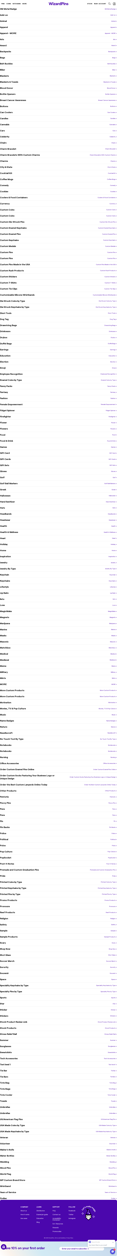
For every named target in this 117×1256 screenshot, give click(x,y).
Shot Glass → (112, 955)
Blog (38, 1222)
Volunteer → (113, 1144)
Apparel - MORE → (111, 33)
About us (23, 1210)
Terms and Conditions (60, 1238)
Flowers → (114, 429)
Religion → (113, 918)
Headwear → (113, 520)
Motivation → (112, 702)
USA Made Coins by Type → (108, 1125)
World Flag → (112, 1174)
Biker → (114, 70)
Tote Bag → (113, 1083)
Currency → (113, 204)
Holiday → (114, 544)
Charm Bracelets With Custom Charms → (103, 155)
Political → (114, 839)
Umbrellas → (113, 1107)
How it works (24, 1214)
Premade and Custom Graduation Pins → (103, 870)
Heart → (114, 538)
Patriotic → (113, 797)
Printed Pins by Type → (109, 894)
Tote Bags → (113, 1089)
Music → (114, 715)
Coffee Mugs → (112, 179)
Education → (113, 356)
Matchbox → (113, 648)
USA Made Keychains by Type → (106, 1131)
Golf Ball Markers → (110, 483)
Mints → (114, 678)
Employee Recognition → (109, 374)
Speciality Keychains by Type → (106, 985)
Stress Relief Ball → (110, 1034)
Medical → (114, 654)
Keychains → (113, 581)
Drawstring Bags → (110, 325)
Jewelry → (114, 562)
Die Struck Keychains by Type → (106, 307)
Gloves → (114, 471)
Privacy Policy (69, 1238)
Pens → (114, 809)
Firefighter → (113, 416)
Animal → (114, 21)
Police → (114, 833)
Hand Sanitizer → (111, 502)
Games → (114, 447)
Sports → (114, 998)
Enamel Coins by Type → (109, 380)
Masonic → (113, 642)
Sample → (114, 931)
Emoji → (114, 368)
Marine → (114, 629)
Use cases (23, 1218)
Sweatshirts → (112, 1052)
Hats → (115, 508)
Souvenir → (113, 973)
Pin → (115, 821)
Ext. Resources (58, 1223)
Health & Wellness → (110, 532)
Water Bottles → (111, 1156)
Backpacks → (112, 51)
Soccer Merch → (111, 961)
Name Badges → (111, 721)
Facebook (72, 1210)
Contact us (56, 1214)
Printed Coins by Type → (109, 882)
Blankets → (113, 76)
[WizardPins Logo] (58, 3)
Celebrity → (113, 137)
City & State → (112, 167)
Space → (114, 979)
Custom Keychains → (110, 240)
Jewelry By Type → (111, 569)
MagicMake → (112, 611)
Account (102, 3)
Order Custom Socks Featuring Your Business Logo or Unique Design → (93, 777)
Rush (96, 3)
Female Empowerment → (109, 404)
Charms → (114, 161)
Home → (114, 550)
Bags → (114, 58)
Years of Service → (111, 1192)
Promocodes (57, 1231)
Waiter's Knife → (111, 1150)
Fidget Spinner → (111, 410)
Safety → (114, 924)
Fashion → (114, 398)
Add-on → (113, 15)
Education (40, 1218)
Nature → (114, 727)
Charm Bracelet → (111, 149)
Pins (3, 3)
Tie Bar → (114, 1071)
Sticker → (114, 1010)
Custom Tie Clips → (110, 289)
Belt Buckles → (112, 64)
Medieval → (113, 660)
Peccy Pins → (113, 803)
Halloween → (113, 496)
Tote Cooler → (112, 1095)
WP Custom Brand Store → (108, 1180)
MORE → (114, 684)
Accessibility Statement (57, 1219)
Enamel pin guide (42, 1214)
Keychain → (113, 575)
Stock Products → (111, 1028)
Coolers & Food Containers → (107, 197)
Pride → (114, 876)
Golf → (115, 477)
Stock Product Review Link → (107, 1022)
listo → (115, 599)
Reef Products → (111, 912)
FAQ (54, 1210)
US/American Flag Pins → (109, 1119)
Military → (114, 672)
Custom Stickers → (110, 277)
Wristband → (113, 1186)
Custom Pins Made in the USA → (106, 264)
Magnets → (113, 617)
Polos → (114, 845)
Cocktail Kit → (112, 173)
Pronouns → (113, 906)
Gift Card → (113, 453)
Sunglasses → (112, 1046)
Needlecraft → (112, 733)
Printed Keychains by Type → (107, 888)
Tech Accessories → (110, 1058)
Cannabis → (113, 124)
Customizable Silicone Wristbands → (105, 295)
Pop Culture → (112, 851)
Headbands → (112, 514)
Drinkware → (113, 331)
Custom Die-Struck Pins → (108, 222)
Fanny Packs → (112, 386)
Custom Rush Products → (108, 270)
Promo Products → (111, 900)
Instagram (72, 1218)
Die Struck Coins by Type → (108, 301)
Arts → (115, 39)
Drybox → (114, 337)
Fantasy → (113, 392)
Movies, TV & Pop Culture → (108, 708)
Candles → (113, 118)
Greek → (114, 489)
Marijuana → (113, 623)
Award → (114, 45)
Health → (114, 526)
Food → (114, 435)
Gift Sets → (113, 465)
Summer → (113, 1040)
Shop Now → (113, 949)
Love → (114, 605)
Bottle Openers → (111, 94)
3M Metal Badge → (111, 9)
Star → (115, 1004)
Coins (8, 3)
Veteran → (113, 1137)
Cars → (115, 131)
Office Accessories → (110, 763)
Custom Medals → (111, 246)
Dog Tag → (113, 319)
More (24, 3)
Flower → (114, 423)
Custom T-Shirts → (111, 283)
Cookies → (113, 191)
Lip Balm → (113, 593)
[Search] (109, 3)
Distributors (40, 1210)
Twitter (71, 1214)
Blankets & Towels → (110, 82)
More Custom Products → (108, 690)
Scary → (114, 943)
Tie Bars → (113, 1077)
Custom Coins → (111, 210)
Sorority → (113, 967)
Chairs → (114, 143)
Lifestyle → (113, 587)
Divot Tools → (112, 313)
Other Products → (111, 791)
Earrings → (113, 350)
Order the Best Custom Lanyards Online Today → (100, 785)
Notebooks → (112, 745)
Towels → (114, 1101)
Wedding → (113, 1162)
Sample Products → (110, 937)
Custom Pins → (112, 252)
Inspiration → (113, 556)
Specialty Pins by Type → (109, 991)
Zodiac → (114, 1198)
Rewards (56, 1227)
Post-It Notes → (111, 864)
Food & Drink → (112, 441)
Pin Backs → (113, 827)
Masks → (114, 635)
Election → (113, 362)
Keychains (17, 3)
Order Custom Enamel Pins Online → (105, 769)
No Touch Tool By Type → (108, 739)
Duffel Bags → (112, 343)
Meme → (114, 666)
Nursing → (114, 757)
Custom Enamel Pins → (109, 234)
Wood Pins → (112, 1168)
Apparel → (113, 27)
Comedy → (113, 185)
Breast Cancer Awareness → (107, 100)
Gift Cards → (113, 459)
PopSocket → (112, 858)
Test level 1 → (112, 1064)
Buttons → (113, 106)
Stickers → (113, 1016)
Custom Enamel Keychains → (107, 228)
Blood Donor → (112, 88)
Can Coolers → (112, 112)
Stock (89, 3)
